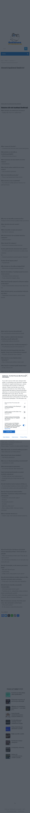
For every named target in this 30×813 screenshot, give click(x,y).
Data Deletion (6, 437)
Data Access (15, 437)
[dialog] (15, 406)
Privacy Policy (23, 437)
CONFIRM (9, 431)
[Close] (27, 376)
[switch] (24, 407)
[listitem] (15, 403)
